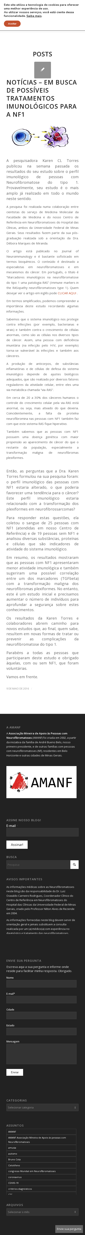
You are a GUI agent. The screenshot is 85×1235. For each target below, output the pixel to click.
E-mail (12, 825)
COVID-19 (13, 1182)
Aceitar (12, 23)
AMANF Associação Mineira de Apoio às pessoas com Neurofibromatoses (37, 1139)
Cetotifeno (14, 1165)
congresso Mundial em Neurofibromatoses (31, 1171)
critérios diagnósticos (20, 1188)
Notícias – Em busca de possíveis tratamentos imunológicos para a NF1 (41, 98)
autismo (12, 1153)
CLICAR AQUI (67, 293)
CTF (10, 1194)
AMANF (12, 1131)
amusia (12, 1147)
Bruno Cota (14, 1159)
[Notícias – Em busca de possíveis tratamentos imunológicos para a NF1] (42, 70)
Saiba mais (33, 16)
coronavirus (14, 1177)
